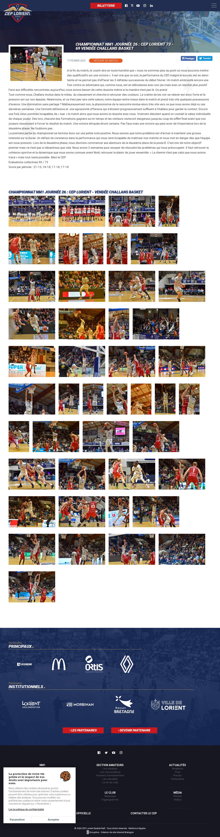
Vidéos (178, 799)
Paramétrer (17, 819)
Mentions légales (137, 828)
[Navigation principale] (214, 5)
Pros (177, 772)
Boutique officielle (76, 813)
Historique (110, 796)
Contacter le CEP (144, 813)
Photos (177, 796)
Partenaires (177, 778)
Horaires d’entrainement (110, 775)
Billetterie (106, 5)
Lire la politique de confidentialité (26, 809)
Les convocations (110, 772)
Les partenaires (84, 730)
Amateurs (177, 768)
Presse (177, 775)
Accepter (53, 819)
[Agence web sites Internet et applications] (87, 832)
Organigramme (110, 799)
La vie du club (110, 782)
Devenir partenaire (134, 730)
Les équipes (110, 768)
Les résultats (110, 778)
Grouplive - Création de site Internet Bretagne (112, 832)
